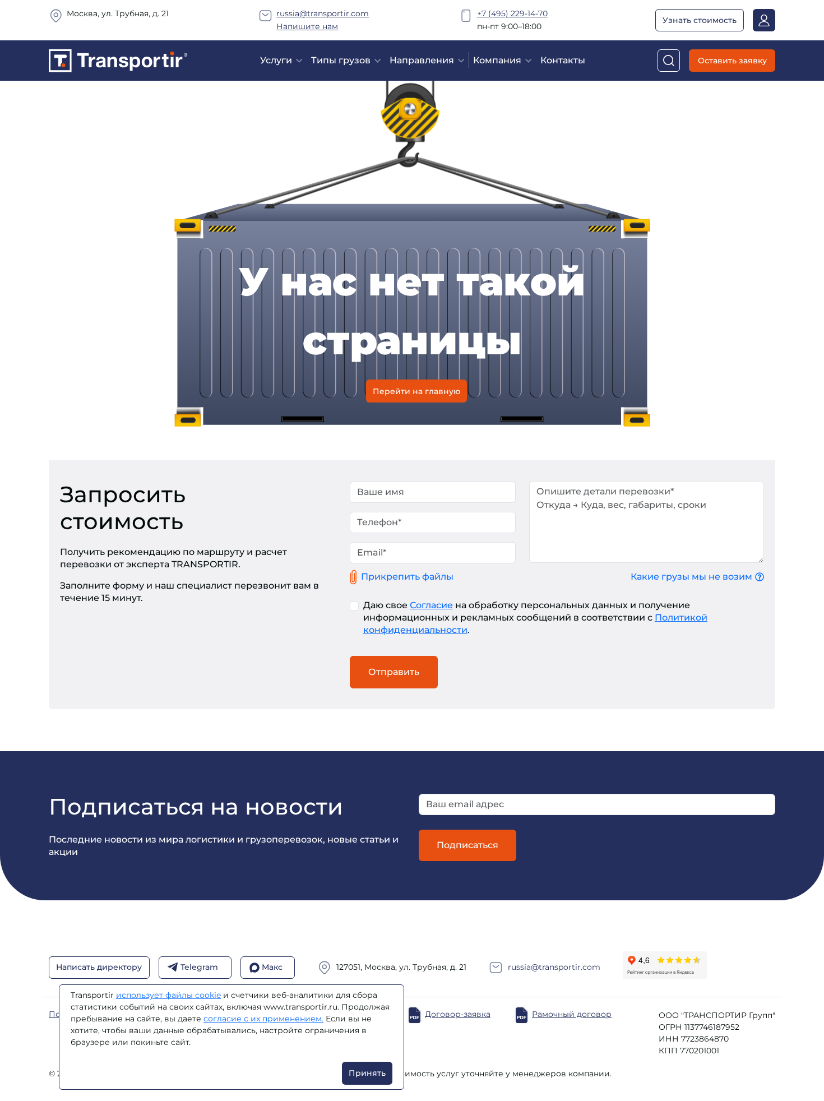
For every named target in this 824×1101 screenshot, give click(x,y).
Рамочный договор (572, 1014)
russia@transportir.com (322, 13)
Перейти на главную (416, 391)
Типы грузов (341, 60)
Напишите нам (307, 26)
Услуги (276, 60)
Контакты (562, 60)
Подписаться (467, 845)
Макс (272, 967)
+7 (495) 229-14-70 (512, 13)
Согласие (431, 605)
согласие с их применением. (263, 1019)
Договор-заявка (457, 1014)
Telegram (199, 967)
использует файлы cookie (168, 995)
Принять (367, 1073)
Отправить (393, 672)
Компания (497, 60)
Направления (422, 60)
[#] (118, 59)
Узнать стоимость (700, 20)
